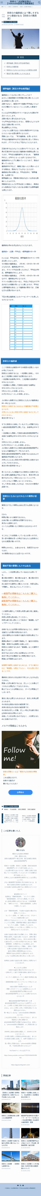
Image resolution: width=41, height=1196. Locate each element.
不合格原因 (13, 809)
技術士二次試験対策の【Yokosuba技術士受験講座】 (20, 3)
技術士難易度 (22, 809)
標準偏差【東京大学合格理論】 (18, 63)
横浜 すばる (20, 850)
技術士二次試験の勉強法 (10, 22)
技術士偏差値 (31, 809)
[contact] (23, 1185)
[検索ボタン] (39, 2)
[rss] (20, 1185)
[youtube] (18, 1185)
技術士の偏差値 (12, 67)
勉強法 (6, 809)
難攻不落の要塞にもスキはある (18, 73)
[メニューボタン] (1, 2)
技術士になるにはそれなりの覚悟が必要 (22, 70)
